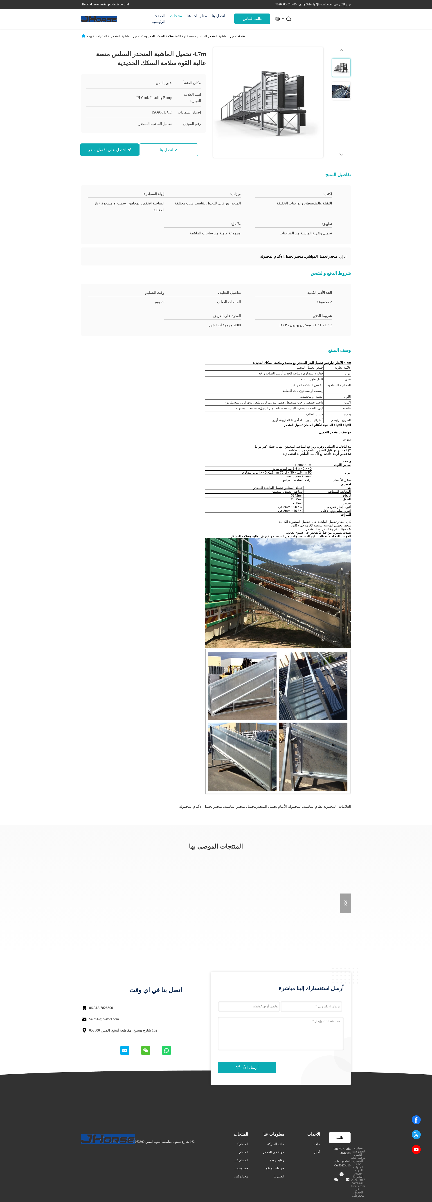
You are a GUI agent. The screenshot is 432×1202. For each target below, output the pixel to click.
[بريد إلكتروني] (130, 1054)
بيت (89, 36)
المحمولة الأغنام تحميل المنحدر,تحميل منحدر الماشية (262, 806)
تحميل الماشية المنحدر (125, 36)
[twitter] (416, 1134)
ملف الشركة (275, 1144)
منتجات (176, 16)
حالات (316, 1144)
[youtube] (416, 1149)
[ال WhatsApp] (171, 1054)
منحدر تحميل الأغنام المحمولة (200, 806)
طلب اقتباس (252, 18)
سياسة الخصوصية (359, 1150)
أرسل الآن (249, 1067)
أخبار (317, 1152)
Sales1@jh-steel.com (104, 1019)
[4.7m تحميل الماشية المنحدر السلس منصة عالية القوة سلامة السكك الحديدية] (268, 102)
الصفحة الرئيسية (158, 19)
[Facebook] (416, 1120)
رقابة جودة (277, 1160)
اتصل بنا (218, 16)
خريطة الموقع (275, 1168)
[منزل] (99, 19)
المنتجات (101, 36)
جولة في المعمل (273, 1152)
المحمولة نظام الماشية (320, 806)
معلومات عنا (197, 16)
